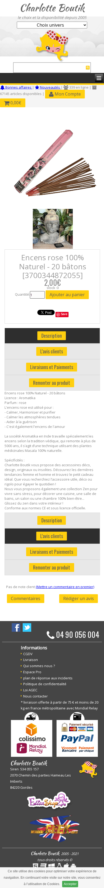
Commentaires (25, 598)
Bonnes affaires (18, 87)
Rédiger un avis (78, 598)
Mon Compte (67, 94)
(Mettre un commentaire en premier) (65, 586)
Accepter (70, 884)
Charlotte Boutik (52, 8)
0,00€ (15, 103)
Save (64, 314)
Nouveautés (50, 87)
